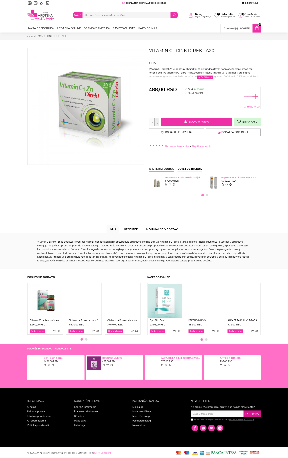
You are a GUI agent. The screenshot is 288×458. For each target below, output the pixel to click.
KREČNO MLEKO (197, 320)
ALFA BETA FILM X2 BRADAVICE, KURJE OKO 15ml (244, 320)
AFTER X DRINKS (230, 357)
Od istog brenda (190, 169)
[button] (202, 195)
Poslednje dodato (41, 277)
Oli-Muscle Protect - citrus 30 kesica (84, 320)
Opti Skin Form (157, 320)
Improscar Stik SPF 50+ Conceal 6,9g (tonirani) (240, 177)
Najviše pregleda (39, 348)
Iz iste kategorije (161, 169)
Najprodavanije (158, 277)
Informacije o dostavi (162, 229)
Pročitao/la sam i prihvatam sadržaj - (224, 419)
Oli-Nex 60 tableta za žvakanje (46, 320)
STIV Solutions (102, 452)
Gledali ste (63, 348)
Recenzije (131, 229)
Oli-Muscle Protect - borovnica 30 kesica (123, 320)
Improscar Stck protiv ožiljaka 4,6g (184, 177)
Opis (113, 229)
